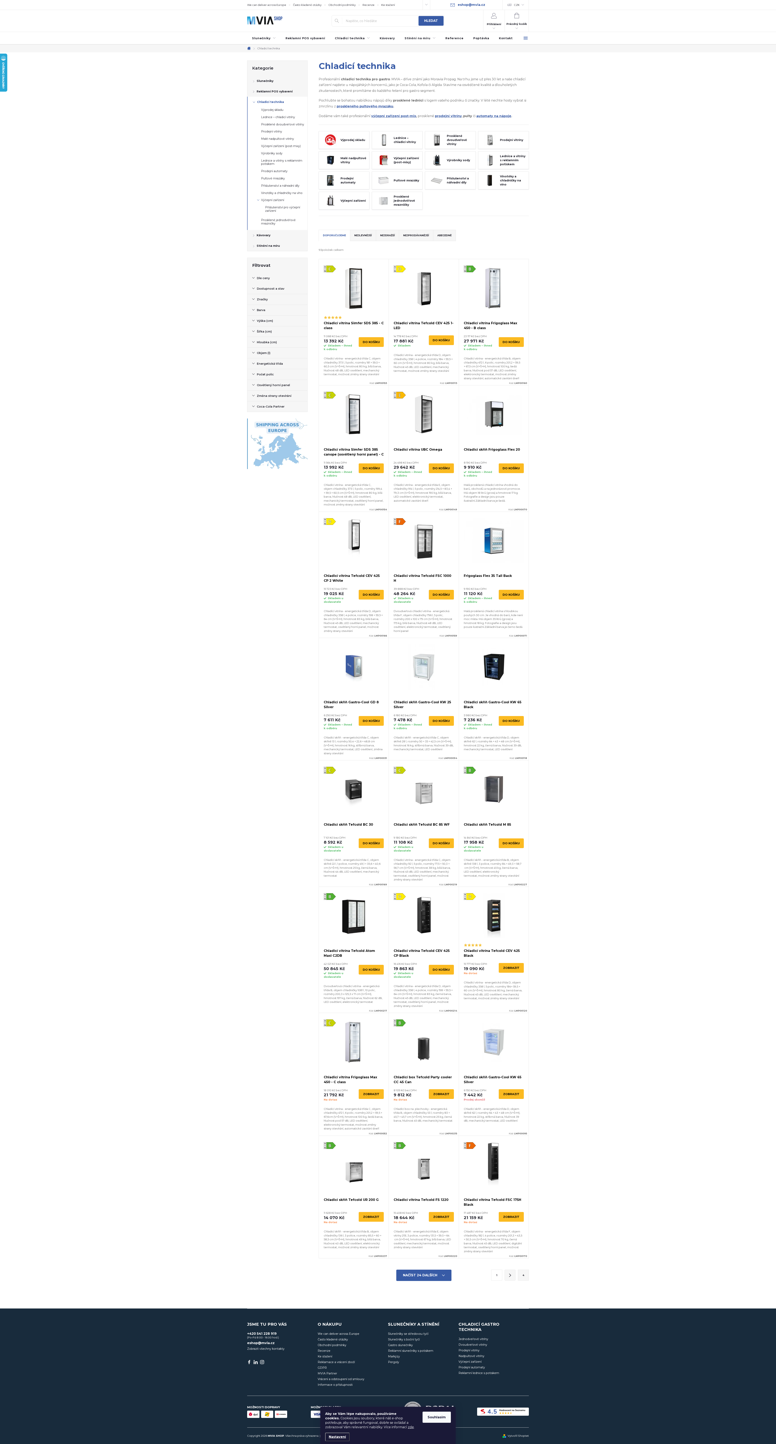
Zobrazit (511, 968)
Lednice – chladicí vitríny (278, 117)
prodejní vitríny (448, 116)
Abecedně (444, 235)
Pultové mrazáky (273, 178)
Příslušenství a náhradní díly (280, 186)
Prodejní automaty (274, 171)
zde (411, 1427)
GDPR (322, 1368)
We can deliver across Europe (266, 4)
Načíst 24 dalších (420, 1275)
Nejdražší (387, 235)
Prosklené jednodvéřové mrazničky (278, 221)
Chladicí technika (270, 102)
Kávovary (263, 235)
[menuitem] (264, 38)
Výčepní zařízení (272, 200)
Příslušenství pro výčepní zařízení (282, 209)
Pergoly (393, 1362)
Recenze (368, 4)
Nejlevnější (363, 235)
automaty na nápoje (493, 116)
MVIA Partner (327, 1373)
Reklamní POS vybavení (275, 91)
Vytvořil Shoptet (518, 1435)
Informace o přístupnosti (335, 1385)
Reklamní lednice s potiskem (479, 1373)
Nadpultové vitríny (471, 1356)
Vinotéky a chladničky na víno (282, 193)
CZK (517, 4)
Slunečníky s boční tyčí (404, 1339)
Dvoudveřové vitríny (473, 1344)
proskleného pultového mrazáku (365, 106)
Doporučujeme (334, 235)
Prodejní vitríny (271, 131)
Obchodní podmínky (342, 4)
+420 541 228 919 (262, 1333)
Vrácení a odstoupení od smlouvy (341, 1379)
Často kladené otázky (307, 4)
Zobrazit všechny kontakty (266, 1348)
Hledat (431, 21)
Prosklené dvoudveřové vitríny (282, 124)
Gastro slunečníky (400, 1345)
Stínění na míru (268, 246)
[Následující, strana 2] (510, 1275)
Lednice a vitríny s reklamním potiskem (281, 162)
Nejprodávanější (416, 235)
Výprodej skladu (272, 110)
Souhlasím (437, 1417)
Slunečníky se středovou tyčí (408, 1333)
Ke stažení (388, 4)
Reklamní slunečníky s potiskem (410, 1350)
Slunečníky (265, 81)
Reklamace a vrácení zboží (336, 1362)
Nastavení (337, 1437)
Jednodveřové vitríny (473, 1339)
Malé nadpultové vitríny (277, 139)
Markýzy (394, 1356)
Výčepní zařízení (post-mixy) (281, 146)
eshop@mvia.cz (261, 1343)
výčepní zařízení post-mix (393, 116)
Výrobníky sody (272, 153)
